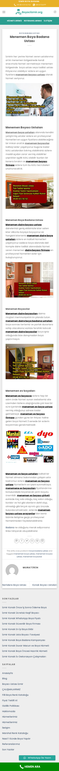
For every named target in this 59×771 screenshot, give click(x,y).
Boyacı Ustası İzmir (12, 684)
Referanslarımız (33, 21)
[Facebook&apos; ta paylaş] (21, 541)
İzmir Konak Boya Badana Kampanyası (23, 640)
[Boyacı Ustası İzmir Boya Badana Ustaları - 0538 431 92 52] (29, 12)
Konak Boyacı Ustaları (44, 585)
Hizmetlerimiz (14, 21)
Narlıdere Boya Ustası (14, 585)
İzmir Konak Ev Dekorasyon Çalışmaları (24, 656)
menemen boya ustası (24, 554)
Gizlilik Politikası (10, 705)
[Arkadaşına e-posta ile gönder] (32, 541)
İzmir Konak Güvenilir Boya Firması (21, 623)
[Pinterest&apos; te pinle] (37, 541)
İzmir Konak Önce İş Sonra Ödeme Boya (24, 607)
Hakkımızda (8, 711)
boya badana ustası (29, 33)
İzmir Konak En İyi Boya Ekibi (17, 629)
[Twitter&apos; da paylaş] (26, 541)
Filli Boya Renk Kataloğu (15, 695)
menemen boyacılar (32, 556)
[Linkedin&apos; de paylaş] (42, 541)
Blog (4, 678)
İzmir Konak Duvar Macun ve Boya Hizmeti (25, 645)
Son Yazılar (8, 749)
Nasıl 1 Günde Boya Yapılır (16, 738)
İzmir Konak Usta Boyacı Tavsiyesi (21, 634)
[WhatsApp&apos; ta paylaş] (16, 541)
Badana (10, 527)
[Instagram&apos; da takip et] (55, 12)
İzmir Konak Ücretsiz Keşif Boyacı (20, 612)
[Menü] (4, 11)
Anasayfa (7, 673)
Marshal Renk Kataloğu (15, 733)
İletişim (48, 21)
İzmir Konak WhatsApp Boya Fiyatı (21, 618)
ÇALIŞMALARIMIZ (11, 689)
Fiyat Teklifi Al (9, 700)
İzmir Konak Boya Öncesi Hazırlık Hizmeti (24, 651)
